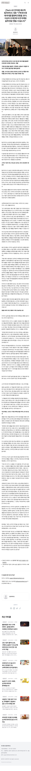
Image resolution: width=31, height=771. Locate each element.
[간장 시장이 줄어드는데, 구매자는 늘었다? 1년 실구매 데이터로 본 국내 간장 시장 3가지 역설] (15, 647)
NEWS (15, 6)
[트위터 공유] (17, 608)
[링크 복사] (20, 608)
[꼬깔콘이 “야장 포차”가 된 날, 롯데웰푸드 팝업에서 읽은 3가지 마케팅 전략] (15, 703)
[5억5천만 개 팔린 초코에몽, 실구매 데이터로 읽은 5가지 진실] (15, 721)
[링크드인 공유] (13, 608)
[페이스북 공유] (10, 608)
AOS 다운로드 (22, 560)
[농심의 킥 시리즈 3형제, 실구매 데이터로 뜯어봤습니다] (15, 685)
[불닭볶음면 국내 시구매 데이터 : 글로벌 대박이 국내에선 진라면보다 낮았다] (15, 628)
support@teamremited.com (17, 578)
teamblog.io (8, 762)
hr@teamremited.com (21, 581)
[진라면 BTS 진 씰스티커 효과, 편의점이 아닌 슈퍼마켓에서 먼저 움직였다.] (15, 666)
